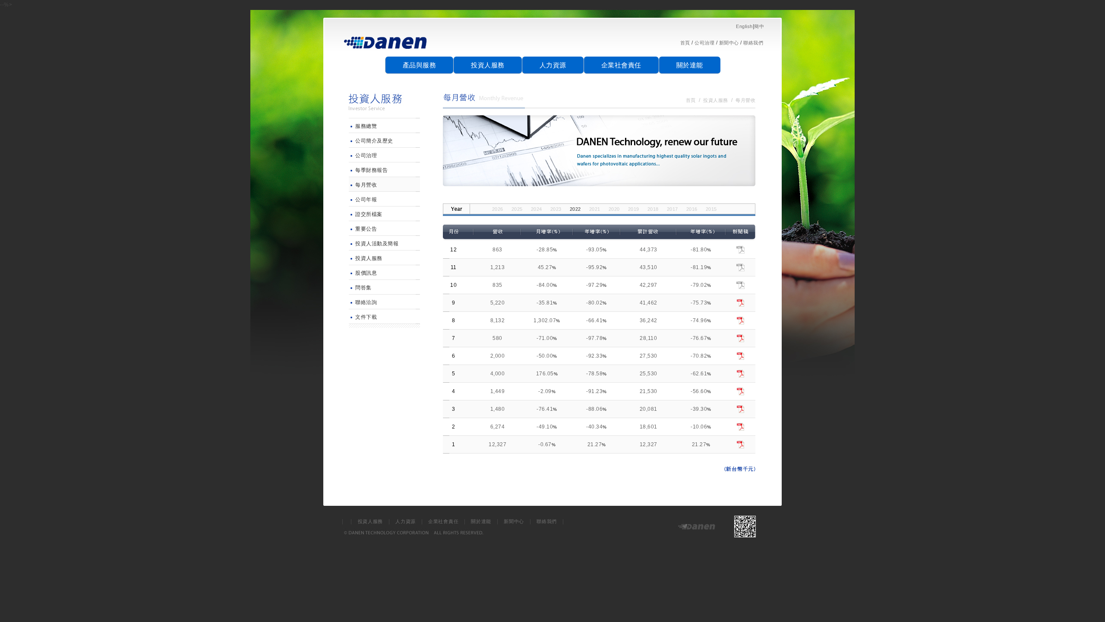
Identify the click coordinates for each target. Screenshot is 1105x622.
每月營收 (366, 185)
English (744, 26)
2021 (594, 209)
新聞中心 (729, 42)
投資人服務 (488, 65)
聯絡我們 (753, 42)
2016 (692, 209)
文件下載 (366, 317)
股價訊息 (366, 273)
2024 (536, 209)
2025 (517, 209)
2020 (614, 209)
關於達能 (689, 65)
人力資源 (553, 65)
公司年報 (366, 200)
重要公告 (366, 229)
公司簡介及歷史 (374, 141)
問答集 (363, 288)
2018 (653, 209)
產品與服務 (419, 65)
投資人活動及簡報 (376, 244)
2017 (672, 209)
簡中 (759, 26)
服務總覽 (366, 126)
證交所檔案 (368, 214)
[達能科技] (386, 52)
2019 (633, 209)
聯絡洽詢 (366, 302)
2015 (711, 209)
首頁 (685, 42)
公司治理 (704, 42)
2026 (497, 209)
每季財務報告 (371, 170)
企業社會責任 (621, 65)
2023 (556, 209)
